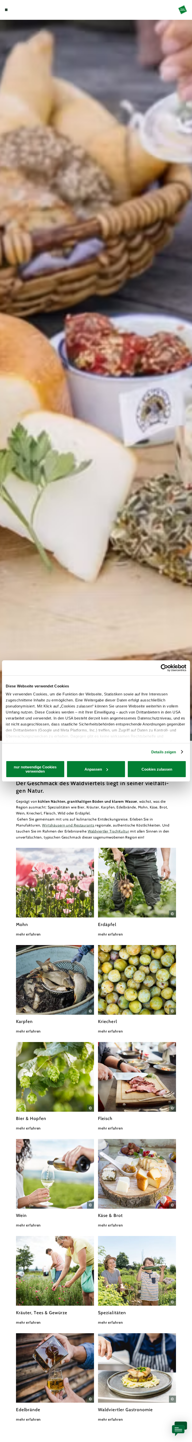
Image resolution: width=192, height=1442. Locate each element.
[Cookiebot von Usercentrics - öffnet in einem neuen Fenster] (164, 668)
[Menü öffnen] (6, 10)
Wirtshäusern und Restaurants (68, 825)
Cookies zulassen (157, 769)
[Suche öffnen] (25, 10)
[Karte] (15, 10)
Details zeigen (163, 752)
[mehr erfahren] (55, 892)
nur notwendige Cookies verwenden (35, 769)
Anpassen (93, 769)
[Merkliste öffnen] (20, 10)
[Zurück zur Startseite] (182, 9)
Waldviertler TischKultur (108, 831)
